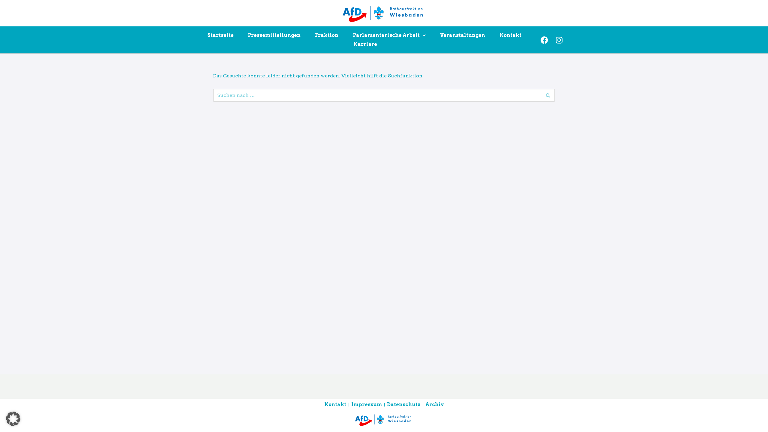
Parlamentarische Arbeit (386, 35)
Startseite (220, 35)
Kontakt (510, 35)
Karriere (365, 44)
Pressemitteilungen (274, 35)
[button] (13, 419)
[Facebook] (544, 39)
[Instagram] (559, 39)
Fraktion (326, 35)
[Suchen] (548, 95)
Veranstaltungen (462, 35)
